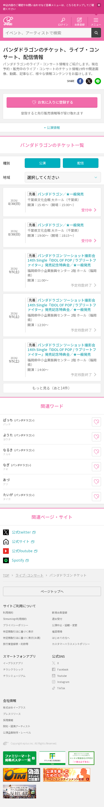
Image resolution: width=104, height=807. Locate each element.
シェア (80, 81)
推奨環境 (57, 631)
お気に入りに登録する (55, 102)
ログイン (63, 24)
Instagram (63, 682)
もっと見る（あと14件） (52, 387)
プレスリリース (12, 714)
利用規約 (8, 612)
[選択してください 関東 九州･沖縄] (63, 177)
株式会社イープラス (14, 707)
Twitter (89, 81)
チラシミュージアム (14, 676)
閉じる (99, 5)
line (98, 81)
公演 (42, 163)
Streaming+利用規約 (15, 619)
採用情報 (8, 720)
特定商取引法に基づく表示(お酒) (21, 638)
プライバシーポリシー (15, 625)
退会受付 (57, 619)
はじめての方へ (61, 638)
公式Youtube (22, 550)
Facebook (62, 669)
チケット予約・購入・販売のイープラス (8, 20)
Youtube (62, 676)
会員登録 (79, 24)
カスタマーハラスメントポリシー (71, 644)
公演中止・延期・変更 (64, 625)
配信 (80, 163)
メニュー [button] (96, 24)
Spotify (18, 560)
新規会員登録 (59, 612)
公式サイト (21, 541)
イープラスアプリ (13, 663)
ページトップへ (52, 591)
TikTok (61, 688)
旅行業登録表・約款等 (15, 644)
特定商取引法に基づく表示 (18, 631)
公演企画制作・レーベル (17, 732)
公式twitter (21, 532)
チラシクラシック (13, 669)
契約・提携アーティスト (16, 726)
